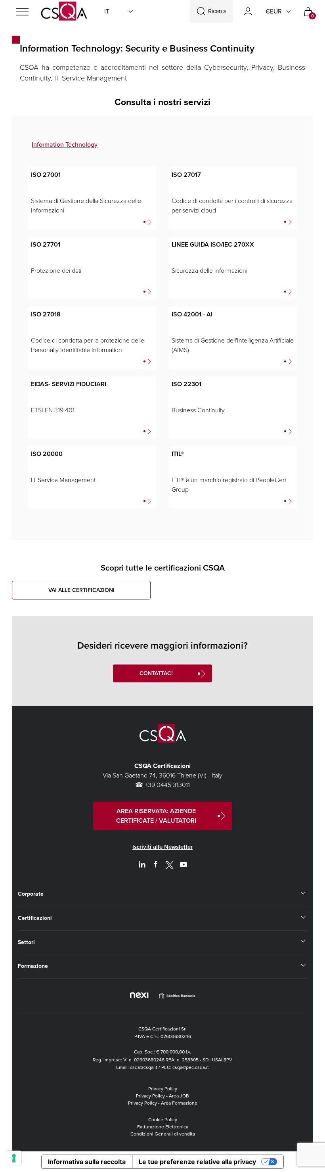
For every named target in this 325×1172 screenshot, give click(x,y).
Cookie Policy (162, 1119)
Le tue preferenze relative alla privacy (197, 1162)
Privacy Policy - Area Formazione (162, 1103)
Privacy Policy (162, 1088)
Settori (26, 942)
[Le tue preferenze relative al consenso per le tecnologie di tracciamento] (13, 1158)
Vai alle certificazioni (81, 590)
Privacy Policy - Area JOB (162, 1095)
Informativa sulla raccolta (87, 1162)
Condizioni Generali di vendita (162, 1134)
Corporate (31, 894)
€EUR (274, 11)
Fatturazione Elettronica (162, 1126)
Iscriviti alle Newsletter (162, 847)
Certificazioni (35, 918)
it (106, 11)
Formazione (33, 966)
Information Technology (65, 144)
